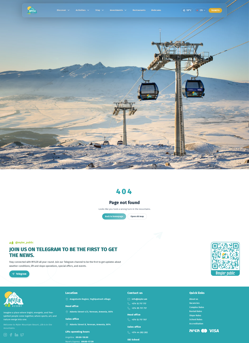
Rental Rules (195, 311)
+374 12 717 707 (139, 319)
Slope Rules (195, 315)
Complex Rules (196, 307)
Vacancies (194, 303)
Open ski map (137, 216)
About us (193, 299)
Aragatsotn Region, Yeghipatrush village (90, 299)
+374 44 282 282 (140, 332)
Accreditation (196, 323)
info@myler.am (139, 299)
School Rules (195, 319)
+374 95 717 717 (139, 308)
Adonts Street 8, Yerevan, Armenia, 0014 (90, 324)
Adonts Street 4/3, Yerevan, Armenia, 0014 (91, 311)
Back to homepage (114, 216)
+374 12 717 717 (139, 303)
